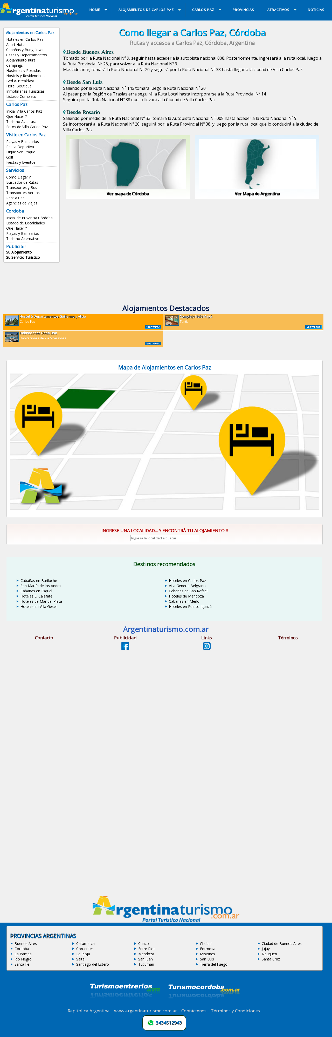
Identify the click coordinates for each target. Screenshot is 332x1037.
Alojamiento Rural (21, 60)
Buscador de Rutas (22, 182)
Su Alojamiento (19, 252)
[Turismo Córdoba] (204, 1005)
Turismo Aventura (21, 121)
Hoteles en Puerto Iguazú (190, 606)
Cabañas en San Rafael (188, 590)
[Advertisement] (192, 243)
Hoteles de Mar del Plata (41, 601)
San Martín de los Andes (40, 585)
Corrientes (85, 948)
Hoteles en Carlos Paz (24, 39)
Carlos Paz (53, 319)
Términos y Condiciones (235, 1011)
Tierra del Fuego (213, 964)
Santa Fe (22, 964)
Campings (14, 65)
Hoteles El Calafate (36, 596)
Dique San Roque (20, 151)
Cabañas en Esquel (36, 590)
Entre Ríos (146, 948)
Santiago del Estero (92, 964)
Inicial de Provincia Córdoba (29, 217)
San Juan (145, 959)
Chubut (206, 943)
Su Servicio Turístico (23, 257)
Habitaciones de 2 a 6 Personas (43, 335)
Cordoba (22, 948)
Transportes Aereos (23, 192)
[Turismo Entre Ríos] (125, 1005)
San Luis (207, 959)
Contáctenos (193, 1011)
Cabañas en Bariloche (38, 580)
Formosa (207, 948)
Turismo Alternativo (22, 238)
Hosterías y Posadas (23, 70)
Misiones (207, 953)
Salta (80, 959)
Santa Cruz (271, 959)
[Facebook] (125, 648)
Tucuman (146, 964)
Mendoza (146, 953)
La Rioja (83, 953)
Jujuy (266, 948)
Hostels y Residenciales (25, 75)
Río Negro (23, 959)
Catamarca (85, 943)
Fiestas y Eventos (21, 162)
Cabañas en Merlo (184, 601)
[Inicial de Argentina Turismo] (40, 15)
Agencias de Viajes (21, 203)
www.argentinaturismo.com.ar (145, 1011)
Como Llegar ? (18, 177)
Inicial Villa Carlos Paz (24, 111)
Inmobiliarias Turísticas (25, 91)
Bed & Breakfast (20, 80)
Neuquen (269, 953)
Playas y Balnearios (22, 141)
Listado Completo (21, 96)
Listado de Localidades (25, 223)
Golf (9, 157)
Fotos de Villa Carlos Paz (27, 126)
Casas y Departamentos (26, 54)
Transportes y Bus (21, 187)
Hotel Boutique (19, 86)
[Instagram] (207, 648)
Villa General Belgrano (187, 585)
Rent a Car (15, 197)
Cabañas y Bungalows (24, 49)
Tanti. (196, 319)
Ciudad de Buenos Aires (282, 943)
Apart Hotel (15, 44)
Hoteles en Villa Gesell (38, 606)
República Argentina (89, 1011)
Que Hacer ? (16, 116)
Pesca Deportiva (20, 146)
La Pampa (23, 953)
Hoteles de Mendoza (186, 596)
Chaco (143, 943)
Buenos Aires (26, 943)
